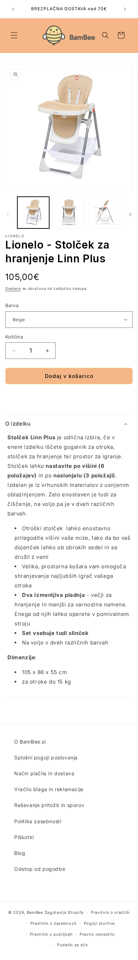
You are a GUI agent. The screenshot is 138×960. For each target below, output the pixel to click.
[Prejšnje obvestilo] (13, 9)
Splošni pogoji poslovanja (46, 757)
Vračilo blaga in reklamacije (49, 789)
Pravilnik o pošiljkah (51, 934)
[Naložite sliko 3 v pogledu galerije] (104, 212)
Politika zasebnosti (37, 821)
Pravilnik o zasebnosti (53, 923)
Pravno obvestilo (97, 934)
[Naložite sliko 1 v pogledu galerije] (33, 212)
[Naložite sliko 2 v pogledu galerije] (69, 212)
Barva (11, 305)
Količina (14, 337)
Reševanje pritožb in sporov (49, 805)
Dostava (13, 288)
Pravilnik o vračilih (110, 912)
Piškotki (24, 837)
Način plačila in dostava (44, 773)
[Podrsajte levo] (8, 214)
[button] (14, 35)
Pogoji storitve (99, 923)
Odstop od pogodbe (39, 869)
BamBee (35, 912)
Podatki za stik (72, 944)
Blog (19, 853)
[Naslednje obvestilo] (125, 9)
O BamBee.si (30, 742)
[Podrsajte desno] (130, 214)
